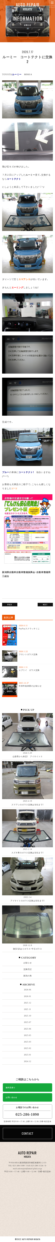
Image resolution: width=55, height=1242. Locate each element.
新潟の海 (27, 975)
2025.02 (27, 1048)
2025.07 (27, 1022)
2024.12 (27, 1061)
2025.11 (27, 1009)
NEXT (45, 604)
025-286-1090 (19, 1165)
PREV (9, 604)
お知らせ (27, 962)
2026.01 (27, 996)
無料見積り (10, 1087)
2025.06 (27, 1028)
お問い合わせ (11, 1097)
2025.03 (27, 1041)
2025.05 (27, 1035)
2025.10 (27, 1015)
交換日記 (27, 969)
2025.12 (27, 1002)
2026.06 (27, 989)
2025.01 (27, 1054)
